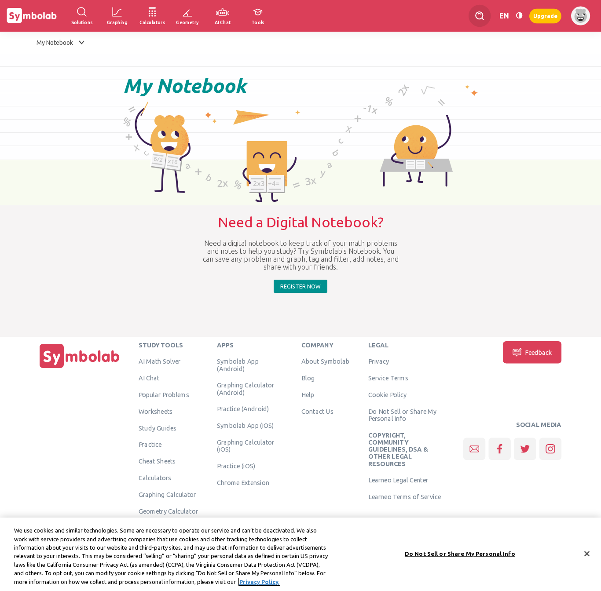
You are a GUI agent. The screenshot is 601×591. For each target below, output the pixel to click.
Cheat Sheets (157, 460)
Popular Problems (164, 394)
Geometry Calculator (168, 510)
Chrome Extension (243, 482)
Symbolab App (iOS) (245, 425)
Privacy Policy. (259, 582)
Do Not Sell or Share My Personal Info (402, 415)
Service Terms (388, 377)
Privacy (378, 361)
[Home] (80, 368)
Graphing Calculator (167, 494)
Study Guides (157, 427)
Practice (150, 444)
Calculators (155, 477)
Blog (308, 377)
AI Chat (149, 377)
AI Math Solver (159, 361)
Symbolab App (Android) (237, 365)
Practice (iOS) (236, 465)
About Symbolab (325, 361)
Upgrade (545, 15)
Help (307, 394)
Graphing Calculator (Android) (246, 388)
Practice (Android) (243, 408)
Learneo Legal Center (398, 479)
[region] (300, 554)
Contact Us (317, 411)
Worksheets (155, 411)
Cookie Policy (387, 394)
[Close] (587, 553)
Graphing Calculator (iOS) (246, 445)
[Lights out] (519, 15)
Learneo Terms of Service (404, 496)
